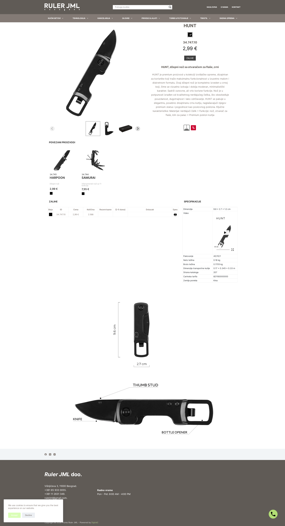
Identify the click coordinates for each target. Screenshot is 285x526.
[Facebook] (46, 454)
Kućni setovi (54, 18)
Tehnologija (79, 18)
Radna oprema (227, 18)
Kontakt (236, 7)
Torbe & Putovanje (178, 18)
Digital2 (94, 522)
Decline (28, 515)
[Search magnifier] (170, 7)
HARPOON (57, 177)
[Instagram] (54, 454)
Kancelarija (104, 18)
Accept (14, 515)
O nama (224, 7)
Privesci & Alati (149, 18)
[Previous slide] (52, 128)
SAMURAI (88, 177)
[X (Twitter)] (50, 454)
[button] (93, 128)
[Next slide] (137, 128)
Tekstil (204, 18)
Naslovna (212, 7)
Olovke (125, 18)
